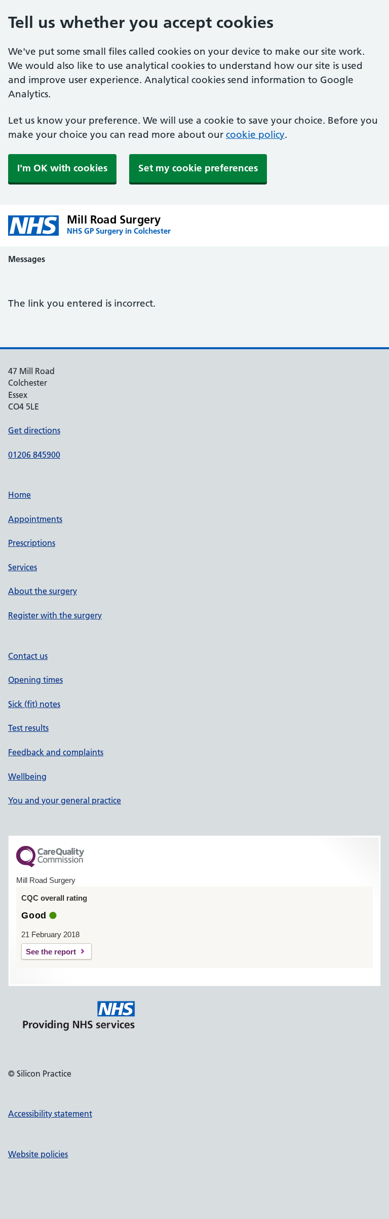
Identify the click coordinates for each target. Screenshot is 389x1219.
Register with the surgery (55, 615)
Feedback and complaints (55, 752)
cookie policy (255, 134)
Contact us (28, 656)
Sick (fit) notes (34, 704)
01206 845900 (34, 455)
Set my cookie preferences (198, 168)
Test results (28, 728)
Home (19, 495)
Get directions (34, 430)
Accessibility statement (50, 1114)
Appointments (35, 519)
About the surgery (42, 591)
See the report (51, 951)
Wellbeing (27, 776)
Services (22, 567)
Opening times (35, 680)
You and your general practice (64, 800)
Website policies (38, 1154)
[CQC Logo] (50, 865)
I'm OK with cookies (62, 168)
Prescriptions (31, 543)
